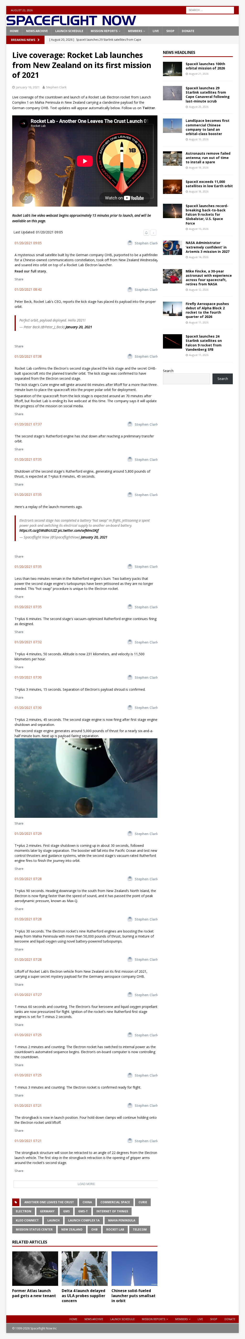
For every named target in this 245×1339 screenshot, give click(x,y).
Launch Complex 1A (84, 1220)
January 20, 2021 (79, 326)
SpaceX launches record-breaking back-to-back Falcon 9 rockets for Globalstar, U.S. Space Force (207, 214)
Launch (53, 1220)
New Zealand (72, 1229)
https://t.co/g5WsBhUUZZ (38, 530)
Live (156, 31)
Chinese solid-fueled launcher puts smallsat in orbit (133, 1295)
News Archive (37, 31)
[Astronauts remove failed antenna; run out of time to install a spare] (172, 158)
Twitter (148, 108)
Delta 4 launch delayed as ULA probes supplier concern (83, 1295)
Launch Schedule (69, 31)
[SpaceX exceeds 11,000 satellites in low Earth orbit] (172, 187)
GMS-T (83, 1211)
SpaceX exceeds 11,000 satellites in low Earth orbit (209, 183)
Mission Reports (104, 31)
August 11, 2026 (198, 322)
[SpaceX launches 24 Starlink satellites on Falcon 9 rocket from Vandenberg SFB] (172, 341)
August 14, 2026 (198, 257)
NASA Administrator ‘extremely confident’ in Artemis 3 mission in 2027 (207, 247)
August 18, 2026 (198, 167)
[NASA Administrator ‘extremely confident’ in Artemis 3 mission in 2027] (172, 248)
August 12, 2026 (198, 289)
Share (19, 279)
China (87, 1202)
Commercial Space (115, 1202)
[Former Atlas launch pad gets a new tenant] (35, 1268)
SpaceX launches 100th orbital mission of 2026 (205, 66)
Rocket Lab (115, 1229)
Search (168, 370)
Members (135, 31)
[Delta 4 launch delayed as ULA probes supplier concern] (85, 1268)
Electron (23, 1211)
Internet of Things (112, 1211)
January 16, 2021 (27, 87)
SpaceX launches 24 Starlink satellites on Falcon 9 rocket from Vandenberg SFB (204, 343)
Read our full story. (31, 271)
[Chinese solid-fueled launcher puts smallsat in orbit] (134, 1268)
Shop (170, 31)
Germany (47, 1211)
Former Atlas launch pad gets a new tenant (34, 1293)
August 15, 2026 (198, 229)
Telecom (140, 1229)
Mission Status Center (34, 1229)
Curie (143, 1202)
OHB (94, 1229)
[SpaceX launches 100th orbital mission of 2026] (172, 69)
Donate (188, 31)
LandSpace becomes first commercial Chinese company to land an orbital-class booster (207, 127)
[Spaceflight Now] (71, 23)
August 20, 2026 (198, 106)
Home (14, 31)
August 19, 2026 (198, 139)
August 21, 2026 (198, 73)
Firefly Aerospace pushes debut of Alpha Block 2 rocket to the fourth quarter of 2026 (207, 310)
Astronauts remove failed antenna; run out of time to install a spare (208, 157)
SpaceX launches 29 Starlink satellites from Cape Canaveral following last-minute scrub (208, 94)
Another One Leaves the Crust (49, 1202)
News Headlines (179, 52)
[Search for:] (210, 9)
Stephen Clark (56, 87)
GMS (66, 1211)
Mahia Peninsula (121, 1220)
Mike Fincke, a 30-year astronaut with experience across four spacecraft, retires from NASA (209, 278)
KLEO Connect (27, 1220)
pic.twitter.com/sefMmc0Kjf (78, 530)
